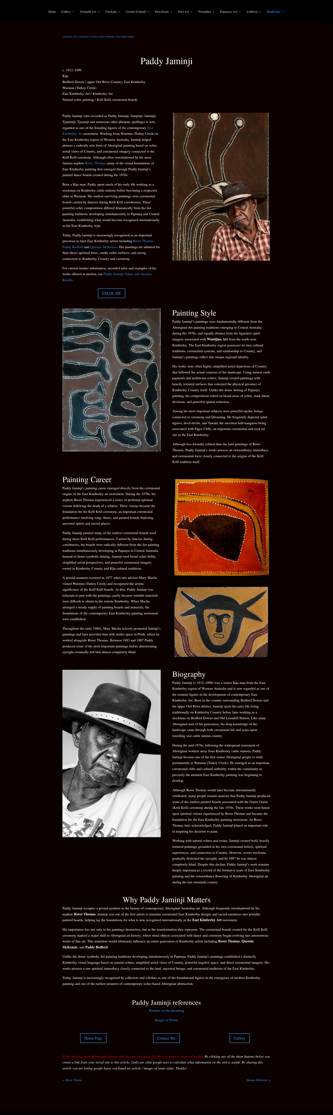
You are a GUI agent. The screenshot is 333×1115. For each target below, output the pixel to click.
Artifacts (252, 12)
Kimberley (273, 12)
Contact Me (166, 1038)
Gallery (66, 12)
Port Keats (162, 12)
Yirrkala (111, 12)
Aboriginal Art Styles (88, 36)
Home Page (93, 1038)
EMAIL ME (111, 293)
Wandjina (204, 12)
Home (52, 12)
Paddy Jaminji (127, 36)
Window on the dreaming (166, 1010)
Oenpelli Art (88, 12)
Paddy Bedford (72, 246)
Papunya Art (228, 12)
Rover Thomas (95, 163)
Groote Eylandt (136, 12)
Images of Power (166, 1019)
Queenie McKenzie (103, 246)
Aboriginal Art (69, 36)
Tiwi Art (183, 12)
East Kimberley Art (109, 36)
